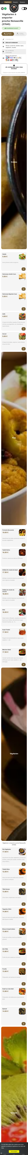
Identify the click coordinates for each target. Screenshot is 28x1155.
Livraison (20, 34)
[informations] (2, 8)
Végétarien (8, 2)
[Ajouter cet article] (24, 269)
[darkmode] (24, 8)
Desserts (15, 2)
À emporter (7, 34)
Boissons (22, 2)
